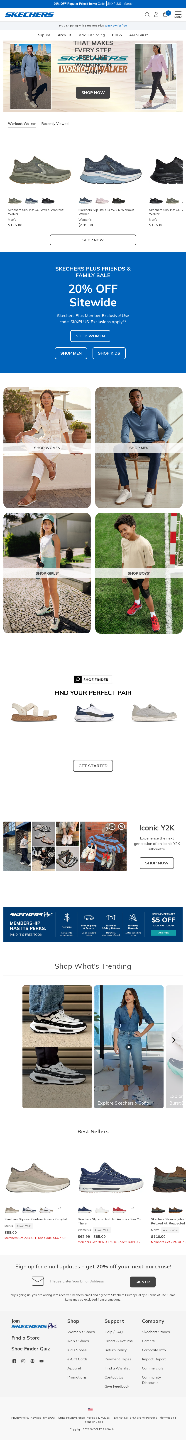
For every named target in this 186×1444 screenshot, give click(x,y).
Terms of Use (157, 1295)
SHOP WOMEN (90, 336)
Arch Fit (64, 35)
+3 (132, 1208)
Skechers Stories (156, 1332)
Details (138, 25)
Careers (148, 1341)
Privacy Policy (135, 1295)
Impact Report (154, 1359)
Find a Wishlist (117, 1368)
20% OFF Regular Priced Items (75, 3)
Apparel (74, 1368)
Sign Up (142, 1282)
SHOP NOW (93, 92)
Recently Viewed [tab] (55, 123)
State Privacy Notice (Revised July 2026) (84, 1417)
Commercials (152, 1368)
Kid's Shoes (77, 1350)
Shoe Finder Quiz (30, 1348)
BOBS (117, 35)
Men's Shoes (78, 1341)
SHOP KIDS (109, 353)
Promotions (77, 1377)
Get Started (93, 765)
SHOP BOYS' (139, 573)
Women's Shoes (81, 1332)
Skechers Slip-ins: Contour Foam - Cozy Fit (36, 1219)
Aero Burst (138, 35)
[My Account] (156, 14)
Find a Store (25, 1337)
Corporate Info (154, 1350)
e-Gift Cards (77, 1359)
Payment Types (118, 1359)
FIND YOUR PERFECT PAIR (93, 693)
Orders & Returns (119, 1341)
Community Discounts (151, 1380)
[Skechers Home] (29, 14)
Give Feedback (117, 1386)
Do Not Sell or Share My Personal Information (144, 1417)
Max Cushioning (91, 35)
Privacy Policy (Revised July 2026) (33, 1417)
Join (15, 1321)
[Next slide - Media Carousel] (173, 1040)
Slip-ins (44, 35)
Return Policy (116, 1350)
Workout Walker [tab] (22, 123)
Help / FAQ (114, 1332)
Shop (128, 25)
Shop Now (93, 240)
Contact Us (114, 1377)
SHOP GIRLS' (47, 573)
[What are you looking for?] (147, 14)
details (128, 3)
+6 (59, 1208)
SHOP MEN (71, 353)
